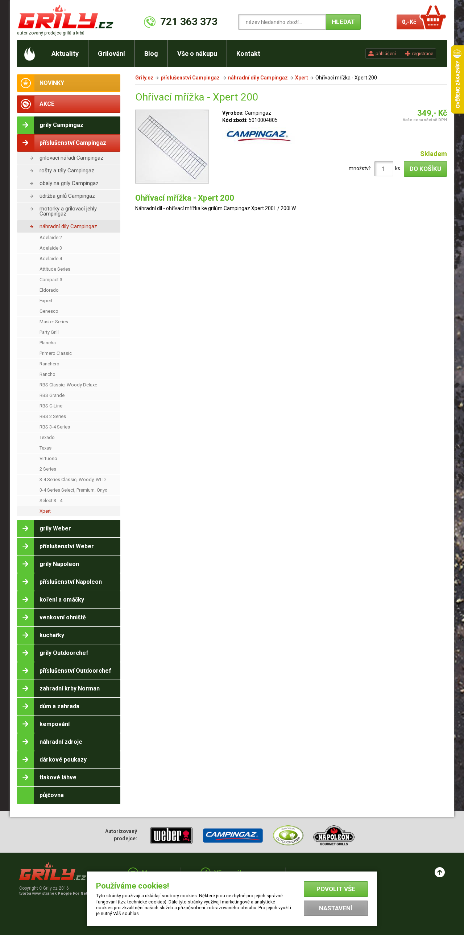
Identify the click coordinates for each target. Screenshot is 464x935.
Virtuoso (48, 458)
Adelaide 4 (51, 258)
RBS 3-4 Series (55, 427)
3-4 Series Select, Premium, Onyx (73, 490)
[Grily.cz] (67, 16)
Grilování (111, 53)
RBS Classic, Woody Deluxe (68, 384)
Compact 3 (51, 279)
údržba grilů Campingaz (67, 196)
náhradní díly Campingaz (68, 226)
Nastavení (335, 908)
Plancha (48, 342)
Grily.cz (144, 78)
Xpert (45, 511)
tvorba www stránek (57, 893)
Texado (47, 437)
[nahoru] (440, 872)
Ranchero (49, 363)
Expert (46, 300)
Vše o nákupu (197, 53)
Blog (151, 53)
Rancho (47, 374)
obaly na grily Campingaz (69, 183)
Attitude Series (55, 269)
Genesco (49, 311)
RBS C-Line (51, 406)
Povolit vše (335, 889)
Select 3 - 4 (51, 500)
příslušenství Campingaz (191, 78)
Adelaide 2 (51, 237)
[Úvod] (29, 53)
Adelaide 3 (51, 248)
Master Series (54, 321)
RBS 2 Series (53, 416)
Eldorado (49, 290)
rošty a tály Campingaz (67, 170)
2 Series (48, 469)
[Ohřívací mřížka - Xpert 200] (172, 148)
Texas (45, 448)
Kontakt (248, 53)
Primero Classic (56, 353)
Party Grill (49, 332)
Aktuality (65, 53)
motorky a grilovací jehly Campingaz (68, 211)
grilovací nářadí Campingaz (71, 158)
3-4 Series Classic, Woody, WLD (73, 479)
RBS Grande (52, 395)
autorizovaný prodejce (50, 33)
